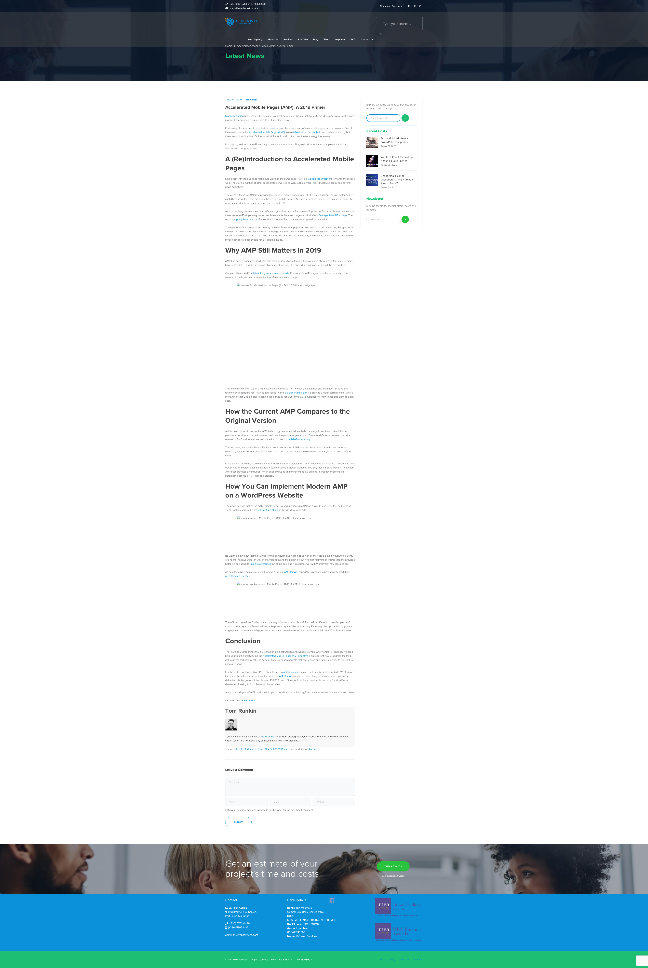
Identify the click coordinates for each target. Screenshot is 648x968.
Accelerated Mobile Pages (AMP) (267, 132)
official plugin (290, 672)
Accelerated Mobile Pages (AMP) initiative (285, 656)
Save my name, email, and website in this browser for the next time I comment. (270, 810)
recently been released (237, 576)
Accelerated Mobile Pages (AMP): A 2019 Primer (262, 749)
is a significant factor (296, 392)
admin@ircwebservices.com (241, 934)
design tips (252, 99)
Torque (313, 749)
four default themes (260, 564)
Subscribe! (405, 219)
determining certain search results (270, 273)
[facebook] (331, 899)
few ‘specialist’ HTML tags (333, 215)
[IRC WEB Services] (242, 21)
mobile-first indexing (299, 439)
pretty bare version (246, 219)
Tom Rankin (240, 711)
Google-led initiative (319, 178)
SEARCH (380, 33)
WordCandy (267, 736)
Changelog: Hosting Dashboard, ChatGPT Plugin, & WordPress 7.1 (397, 179)
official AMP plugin (268, 510)
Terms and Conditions (410, 959)
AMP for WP (291, 572)
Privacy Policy (387, 959)
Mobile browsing (234, 116)
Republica (249, 700)
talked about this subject (306, 132)
